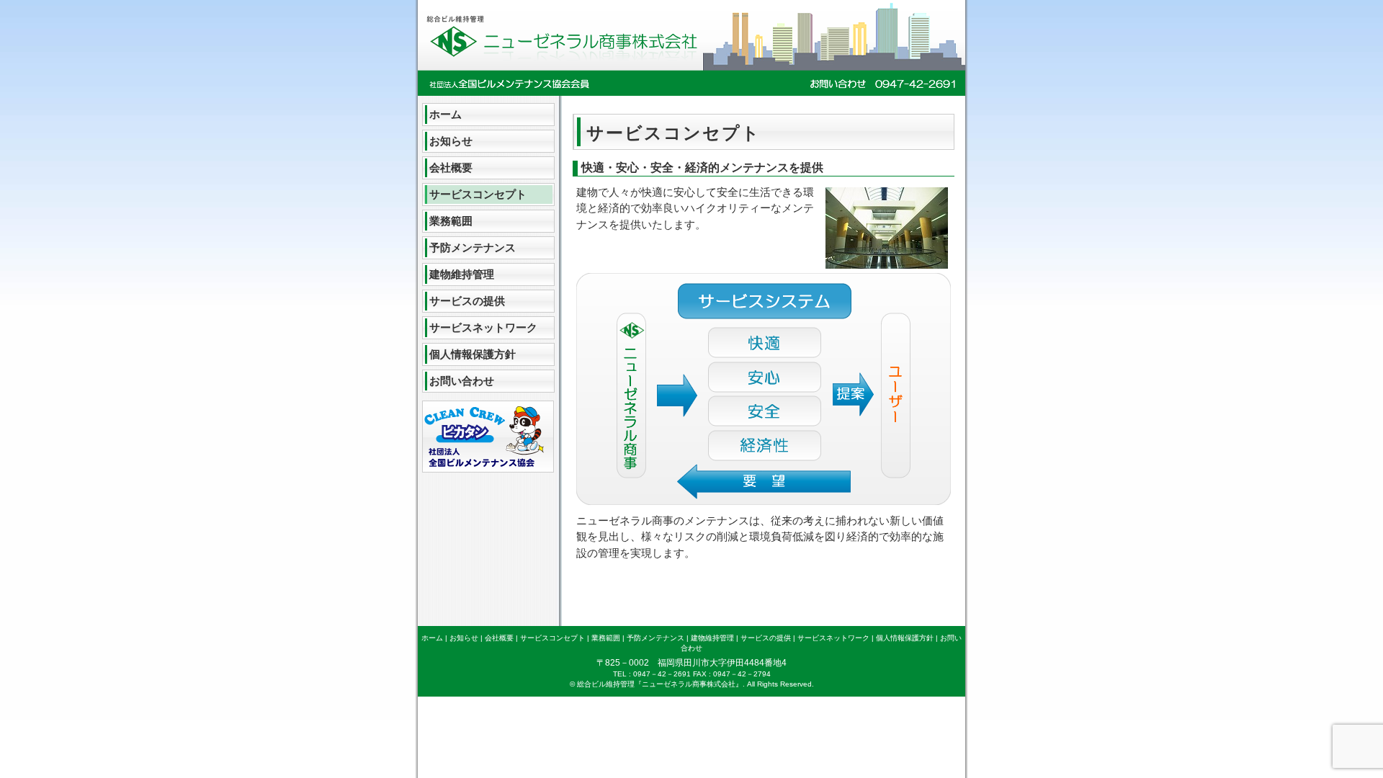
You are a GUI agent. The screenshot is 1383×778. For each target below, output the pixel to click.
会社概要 (451, 167)
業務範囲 (451, 221)
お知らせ (451, 141)
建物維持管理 (461, 274)
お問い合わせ (461, 381)
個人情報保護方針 (472, 354)
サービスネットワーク (483, 327)
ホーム (445, 114)
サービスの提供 (467, 301)
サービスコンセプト (478, 194)
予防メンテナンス (472, 247)
